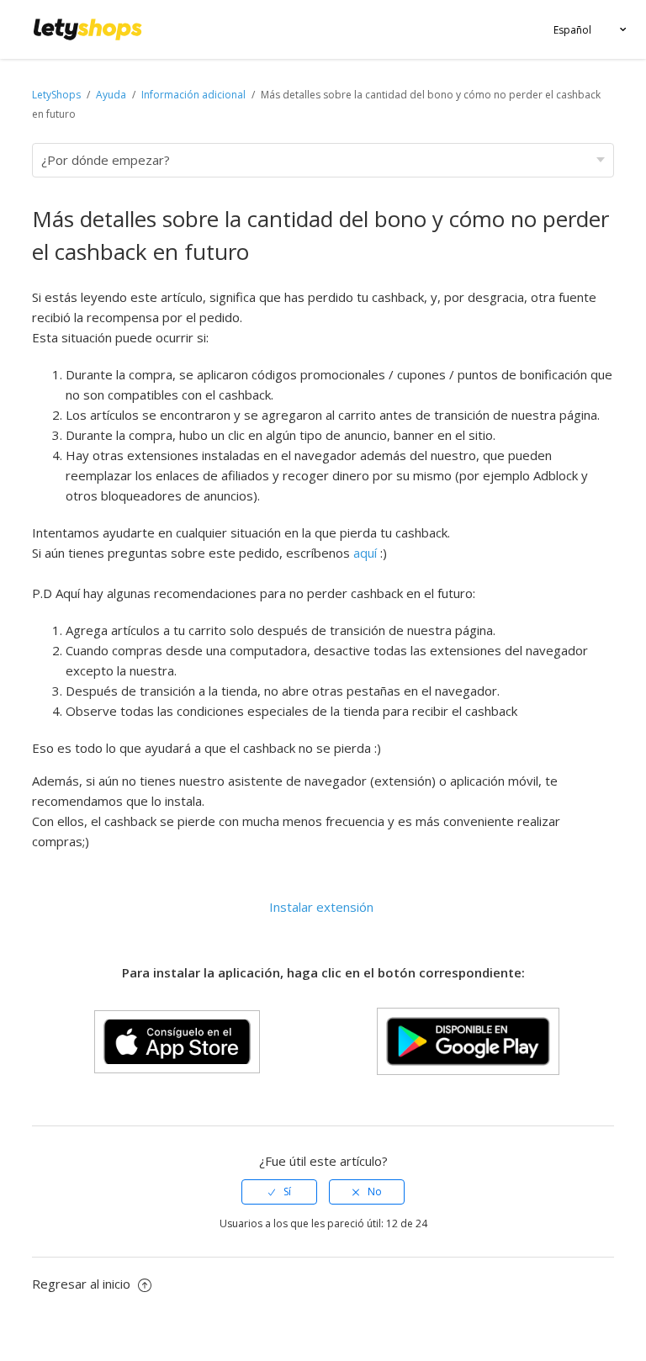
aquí (365, 552)
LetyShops (56, 94)
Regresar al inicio (83, 1283)
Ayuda (112, 94)
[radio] (279, 1192)
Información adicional (193, 94)
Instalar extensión (321, 906)
